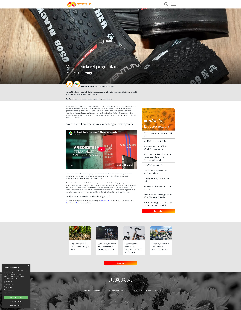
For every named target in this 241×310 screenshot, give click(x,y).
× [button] (28, 265)
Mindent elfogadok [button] (16, 297)
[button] (16, 305)
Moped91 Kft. (105, 201)
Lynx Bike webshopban (73, 203)
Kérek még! (158, 211)
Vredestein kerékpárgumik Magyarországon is (96, 99)
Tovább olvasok (15, 278)
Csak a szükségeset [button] (16, 301)
